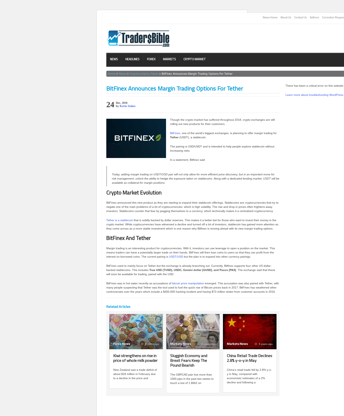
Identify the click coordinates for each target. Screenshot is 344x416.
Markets (169, 59)
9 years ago (152, 344)
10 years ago (208, 344)
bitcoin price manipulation (188, 283)
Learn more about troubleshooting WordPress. (314, 94)
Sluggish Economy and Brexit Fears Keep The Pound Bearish (188, 360)
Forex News (121, 343)
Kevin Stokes (127, 106)
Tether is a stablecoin (119, 220)
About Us (285, 17)
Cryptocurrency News (144, 73)
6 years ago (265, 344)
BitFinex (175, 133)
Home (111, 73)
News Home (270, 17)
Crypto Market (195, 59)
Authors (314, 17)
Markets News (180, 343)
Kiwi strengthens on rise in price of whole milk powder (135, 357)
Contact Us (300, 17)
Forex (151, 59)
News (114, 59)
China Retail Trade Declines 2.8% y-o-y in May (249, 357)
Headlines (132, 59)
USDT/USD (176, 256)
